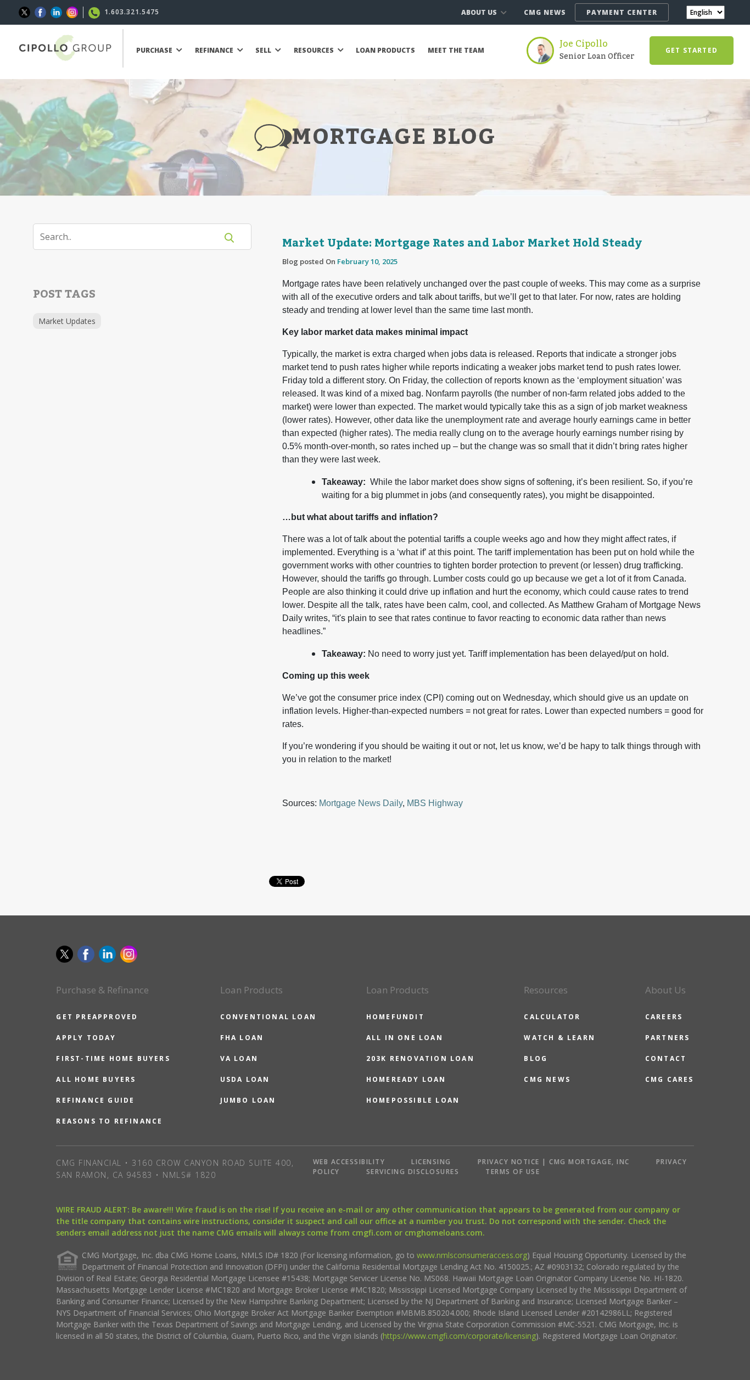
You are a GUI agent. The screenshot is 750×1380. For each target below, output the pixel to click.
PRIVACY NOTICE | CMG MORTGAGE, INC (554, 1161)
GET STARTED (691, 50)
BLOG (535, 1058)
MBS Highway (435, 803)
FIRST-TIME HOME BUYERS (113, 1058)
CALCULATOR (552, 1016)
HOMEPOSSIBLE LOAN (413, 1100)
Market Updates (67, 321)
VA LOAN (239, 1058)
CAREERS (663, 1016)
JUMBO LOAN (248, 1100)
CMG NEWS (545, 12)
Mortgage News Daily (360, 803)
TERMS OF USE (512, 1171)
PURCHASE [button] (155, 50)
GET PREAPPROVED (97, 1016)
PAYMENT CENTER (621, 12)
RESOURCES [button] (314, 50)
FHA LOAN (242, 1037)
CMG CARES (669, 1079)
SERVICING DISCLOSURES (413, 1171)
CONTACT (665, 1058)
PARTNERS (667, 1037)
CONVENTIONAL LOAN (268, 1016)
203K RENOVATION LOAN (420, 1058)
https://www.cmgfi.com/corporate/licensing (459, 1336)
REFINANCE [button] (215, 50)
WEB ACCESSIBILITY (349, 1161)
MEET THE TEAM (456, 50)
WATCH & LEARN (559, 1037)
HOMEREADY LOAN (406, 1079)
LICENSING (431, 1161)
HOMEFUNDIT (395, 1016)
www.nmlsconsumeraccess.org (472, 1255)
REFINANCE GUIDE (95, 1100)
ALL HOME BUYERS (96, 1079)
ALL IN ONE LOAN (404, 1037)
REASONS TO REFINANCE (109, 1121)
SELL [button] (264, 50)
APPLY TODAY (86, 1037)
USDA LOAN (245, 1079)
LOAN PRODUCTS (385, 50)
